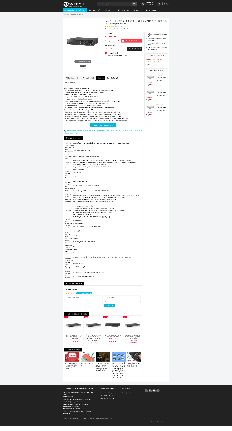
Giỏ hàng (164, 3)
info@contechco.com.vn (83, 399)
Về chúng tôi (126, 388)
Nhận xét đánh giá (71, 290)
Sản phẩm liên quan (156, 70)
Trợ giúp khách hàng (106, 393)
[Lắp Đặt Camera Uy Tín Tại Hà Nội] (88, 357)
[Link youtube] (146, 392)
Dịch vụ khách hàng (108, 388)
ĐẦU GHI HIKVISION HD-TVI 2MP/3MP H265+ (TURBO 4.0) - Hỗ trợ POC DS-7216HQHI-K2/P (132, 337)
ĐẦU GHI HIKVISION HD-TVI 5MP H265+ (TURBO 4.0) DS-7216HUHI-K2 (74, 336)
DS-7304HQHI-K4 (75, 133)
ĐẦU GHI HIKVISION (124, 131)
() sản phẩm (165, 5)
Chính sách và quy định (107, 398)
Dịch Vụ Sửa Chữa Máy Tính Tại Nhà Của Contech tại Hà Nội (133, 365)
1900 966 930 (150, 3)
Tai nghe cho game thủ (75, 418)
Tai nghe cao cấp (107, 418)
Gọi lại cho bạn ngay (134, 49)
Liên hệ (138, 10)
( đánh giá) (118, 27)
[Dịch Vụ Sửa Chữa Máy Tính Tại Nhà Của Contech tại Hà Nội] (134, 357)
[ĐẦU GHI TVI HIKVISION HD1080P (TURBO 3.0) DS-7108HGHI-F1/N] (150, 95)
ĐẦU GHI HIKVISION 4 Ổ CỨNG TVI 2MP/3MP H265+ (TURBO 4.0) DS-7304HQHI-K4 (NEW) (92, 131)
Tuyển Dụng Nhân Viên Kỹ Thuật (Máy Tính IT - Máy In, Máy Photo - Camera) (71, 365)
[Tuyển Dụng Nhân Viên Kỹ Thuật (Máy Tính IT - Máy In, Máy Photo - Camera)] (72, 357)
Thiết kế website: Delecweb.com (160, 422)
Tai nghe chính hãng (87, 418)
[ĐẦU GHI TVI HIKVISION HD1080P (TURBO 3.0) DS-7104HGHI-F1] (150, 80)
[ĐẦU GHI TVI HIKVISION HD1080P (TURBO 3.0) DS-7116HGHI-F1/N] (150, 110)
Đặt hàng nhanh (110, 45)
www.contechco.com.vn (73, 409)
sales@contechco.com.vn (81, 404)
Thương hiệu (96, 10)
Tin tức (110, 10)
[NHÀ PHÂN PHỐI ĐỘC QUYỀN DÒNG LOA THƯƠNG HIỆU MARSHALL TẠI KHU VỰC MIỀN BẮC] (103, 357)
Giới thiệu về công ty (128, 393)
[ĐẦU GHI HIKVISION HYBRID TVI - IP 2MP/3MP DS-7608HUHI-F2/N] (113, 332)
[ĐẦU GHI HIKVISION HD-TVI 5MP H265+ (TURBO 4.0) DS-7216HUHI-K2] (74, 332)
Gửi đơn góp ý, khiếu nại (107, 395)
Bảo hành (152, 10)
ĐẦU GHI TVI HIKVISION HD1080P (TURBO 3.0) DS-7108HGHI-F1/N (161, 92)
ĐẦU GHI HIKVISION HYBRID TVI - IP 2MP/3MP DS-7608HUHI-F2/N (113, 336)
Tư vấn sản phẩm (113, 53)
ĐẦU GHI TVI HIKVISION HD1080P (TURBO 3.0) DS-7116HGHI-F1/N (161, 107)
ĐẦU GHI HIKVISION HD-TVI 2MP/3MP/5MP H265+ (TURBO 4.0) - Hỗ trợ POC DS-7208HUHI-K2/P (93, 337)
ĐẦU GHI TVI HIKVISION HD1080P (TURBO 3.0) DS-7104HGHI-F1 (161, 77)
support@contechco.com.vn (80, 402)
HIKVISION (116, 29)
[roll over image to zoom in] (83, 42)
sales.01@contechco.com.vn (71, 406)
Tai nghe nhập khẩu (98, 418)
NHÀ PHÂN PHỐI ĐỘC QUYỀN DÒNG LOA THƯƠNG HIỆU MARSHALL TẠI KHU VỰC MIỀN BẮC (102, 366)
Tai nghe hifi (66, 418)
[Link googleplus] (150, 392)
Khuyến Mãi (124, 10)
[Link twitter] (154, 392)
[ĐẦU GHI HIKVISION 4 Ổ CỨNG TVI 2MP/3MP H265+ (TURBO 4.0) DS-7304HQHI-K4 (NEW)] (83, 68)
